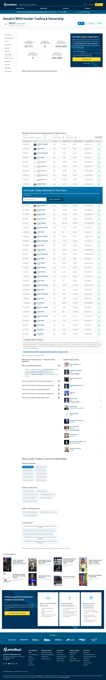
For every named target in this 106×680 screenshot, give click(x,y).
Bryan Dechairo (41, 267)
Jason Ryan (40, 329)
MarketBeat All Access (46, 652)
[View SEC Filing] (99, 144)
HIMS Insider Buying (41, 470)
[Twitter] (4, 663)
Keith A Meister (41, 184)
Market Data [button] (43, 8)
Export (99, 137)
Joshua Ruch (40, 302)
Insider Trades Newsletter (46, 497)
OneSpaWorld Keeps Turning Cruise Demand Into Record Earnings (39, 530)
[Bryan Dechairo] (35, 268)
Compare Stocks (61, 654)
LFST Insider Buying (41, 473)
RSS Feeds (86, 660)
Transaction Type (26, 135)
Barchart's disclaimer (65, 677)
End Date (68, 135)
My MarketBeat (60, 658)
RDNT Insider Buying (28, 473)
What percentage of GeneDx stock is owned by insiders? (37, 381)
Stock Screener (60, 660)
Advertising (86, 652)
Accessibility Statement (89, 654)
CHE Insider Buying (27, 470)
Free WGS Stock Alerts (85, 12)
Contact (31, 663)
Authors (31, 656)
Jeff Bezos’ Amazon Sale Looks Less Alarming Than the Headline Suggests (40, 538)
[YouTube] (9, 663)
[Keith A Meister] (35, 184)
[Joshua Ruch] (35, 303)
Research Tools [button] (20, 8)
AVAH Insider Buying (41, 480)
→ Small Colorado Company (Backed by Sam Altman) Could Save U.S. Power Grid (36, 12)
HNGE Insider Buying (41, 467)
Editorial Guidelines (33, 654)
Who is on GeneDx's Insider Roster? (31, 365)
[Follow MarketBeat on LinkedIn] (12, 663)
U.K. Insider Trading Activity (30, 515)
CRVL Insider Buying (28, 480)
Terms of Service (87, 663)
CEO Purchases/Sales (28, 491)
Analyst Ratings (73, 652)
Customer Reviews (46, 658)
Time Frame (45, 135)
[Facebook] (7, 663)
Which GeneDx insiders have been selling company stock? (38, 393)
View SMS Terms (86, 63)
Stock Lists (59, 652)
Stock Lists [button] (66, 8)
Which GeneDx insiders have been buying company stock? (38, 385)
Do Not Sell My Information (89, 656)
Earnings (71, 656)
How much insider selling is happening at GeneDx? (35, 397)
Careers (30, 660)
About (30, 652)
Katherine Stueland (42, 144)
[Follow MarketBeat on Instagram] (14, 663)
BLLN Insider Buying (28, 476)
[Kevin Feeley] (35, 149)
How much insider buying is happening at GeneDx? (35, 389)
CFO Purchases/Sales (42, 491)
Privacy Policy (86, 658)
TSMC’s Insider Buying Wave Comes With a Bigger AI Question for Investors (40, 527)
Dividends (71, 654)
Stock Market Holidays (74, 660)
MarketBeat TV (44, 656)
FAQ (29, 665)
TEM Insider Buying (28, 467)
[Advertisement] (62, 118)
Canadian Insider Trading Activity (48, 512)
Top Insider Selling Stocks (47, 494)
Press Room (32, 658)
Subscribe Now (86, 59)
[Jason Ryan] (35, 330)
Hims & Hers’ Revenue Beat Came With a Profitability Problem (38, 534)
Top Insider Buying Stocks (29, 494)
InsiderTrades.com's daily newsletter (85, 43)
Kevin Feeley (40, 148)
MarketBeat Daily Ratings (47, 654)
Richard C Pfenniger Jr (37, 374)
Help (33, 665)
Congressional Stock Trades (30, 501)
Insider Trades (72, 658)
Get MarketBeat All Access (17, 613)
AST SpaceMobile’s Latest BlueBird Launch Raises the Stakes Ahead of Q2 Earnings (40, 542)
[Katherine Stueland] (35, 144)
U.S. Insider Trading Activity (30, 512)
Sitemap (85, 665)
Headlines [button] (87, 8)
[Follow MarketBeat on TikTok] (17, 663)
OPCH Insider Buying (42, 476)
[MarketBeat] (10, 4)
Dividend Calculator (61, 656)
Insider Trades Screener (29, 497)
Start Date (56, 135)
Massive (40, 675)
